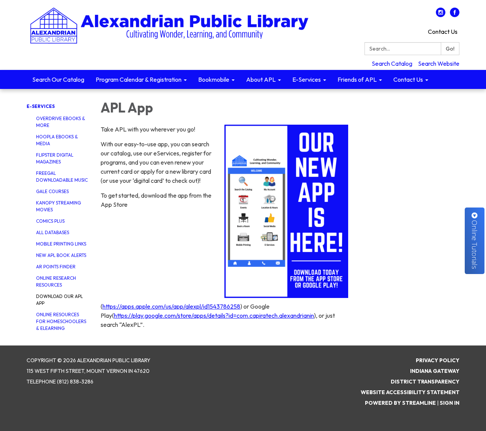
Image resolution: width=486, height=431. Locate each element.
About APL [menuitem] (261, 79)
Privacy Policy (437, 360)
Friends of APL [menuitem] (357, 79)
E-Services (41, 106)
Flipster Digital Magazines (54, 158)
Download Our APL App (59, 299)
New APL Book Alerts (61, 255)
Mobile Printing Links (61, 244)
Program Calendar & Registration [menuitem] (138, 79)
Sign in (449, 402)
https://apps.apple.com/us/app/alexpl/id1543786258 (171, 306)
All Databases (52, 232)
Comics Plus (50, 221)
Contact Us (443, 31)
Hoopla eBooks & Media (57, 140)
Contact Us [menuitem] (408, 79)
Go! (450, 48)
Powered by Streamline (400, 402)
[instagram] (440, 15)
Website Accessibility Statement (410, 392)
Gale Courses (52, 191)
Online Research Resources (56, 281)
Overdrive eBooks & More (60, 122)
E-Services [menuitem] (306, 79)
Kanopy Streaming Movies (58, 206)
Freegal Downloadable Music (62, 176)
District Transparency (425, 381)
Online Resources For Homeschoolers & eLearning (61, 321)
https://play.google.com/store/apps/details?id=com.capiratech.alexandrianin (214, 315)
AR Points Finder (56, 266)
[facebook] (454, 15)
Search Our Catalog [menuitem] (58, 79)
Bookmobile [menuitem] (213, 79)
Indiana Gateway (434, 371)
